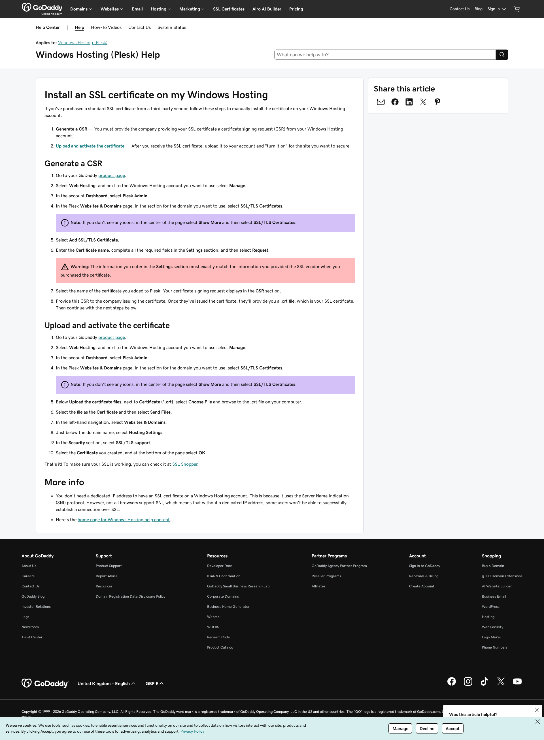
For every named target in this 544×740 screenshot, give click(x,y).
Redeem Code (218, 637)
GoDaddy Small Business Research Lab (238, 586)
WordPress (491, 606)
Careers (28, 576)
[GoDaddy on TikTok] (484, 685)
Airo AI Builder (266, 9)
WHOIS (213, 627)
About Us (29, 566)
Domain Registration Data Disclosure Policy (130, 596)
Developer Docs (219, 566)
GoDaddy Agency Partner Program (339, 566)
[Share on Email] (381, 102)
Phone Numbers (494, 647)
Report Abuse (107, 576)
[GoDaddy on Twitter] (501, 685)
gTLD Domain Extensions (502, 576)
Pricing (296, 9)
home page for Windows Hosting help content (124, 519)
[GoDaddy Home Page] (45, 683)
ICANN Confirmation (223, 576)
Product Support (109, 566)
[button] (537, 710)
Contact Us (139, 27)
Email (137, 9)
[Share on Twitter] (423, 102)
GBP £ (152, 683)
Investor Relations (36, 606)
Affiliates (319, 586)
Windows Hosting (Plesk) (82, 42)
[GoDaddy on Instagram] (468, 685)
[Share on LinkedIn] (409, 102)
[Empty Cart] (517, 9)
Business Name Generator (228, 606)
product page (111, 175)
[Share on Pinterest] (437, 102)
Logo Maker (491, 637)
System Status (172, 27)
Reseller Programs (326, 576)
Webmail (214, 617)
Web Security (492, 627)
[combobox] (385, 54)
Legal (26, 617)
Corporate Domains (223, 596)
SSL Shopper (184, 464)
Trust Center (32, 637)
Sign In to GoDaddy (424, 566)
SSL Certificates (229, 9)
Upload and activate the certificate (90, 146)
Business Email (494, 596)
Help (79, 27)
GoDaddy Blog (33, 596)
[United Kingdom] (42, 7)
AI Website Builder (497, 586)
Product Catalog (220, 647)
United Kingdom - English (104, 683)
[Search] (502, 55)
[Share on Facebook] (395, 102)
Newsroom (30, 627)
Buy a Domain (493, 566)
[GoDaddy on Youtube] (517, 685)
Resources (104, 586)
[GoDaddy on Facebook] (452, 685)
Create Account (421, 586)
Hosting (488, 617)
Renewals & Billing (423, 576)
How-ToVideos (106, 27)
